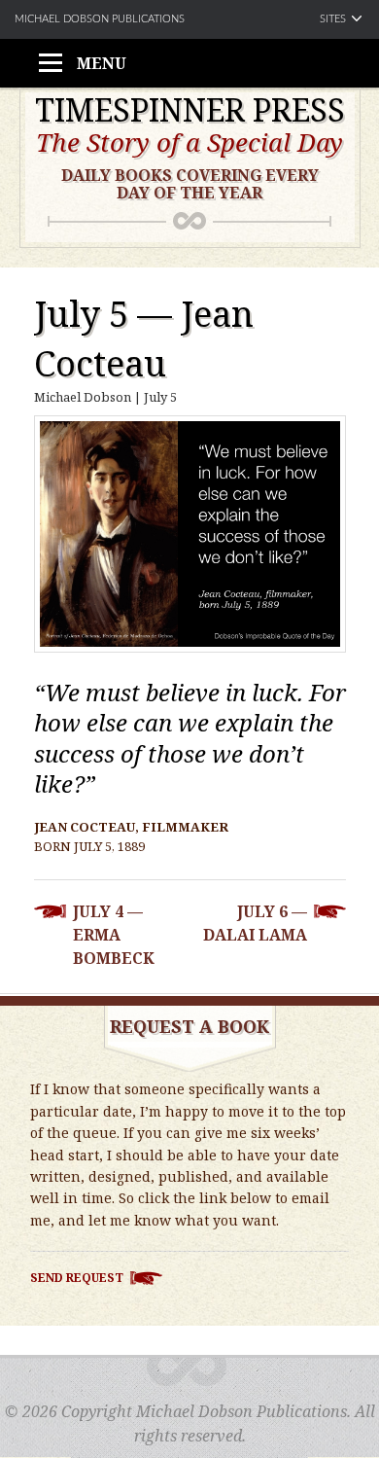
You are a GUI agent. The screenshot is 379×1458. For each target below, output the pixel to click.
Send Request (76, 1277)
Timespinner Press (190, 109)
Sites (333, 19)
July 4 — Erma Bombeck (114, 935)
